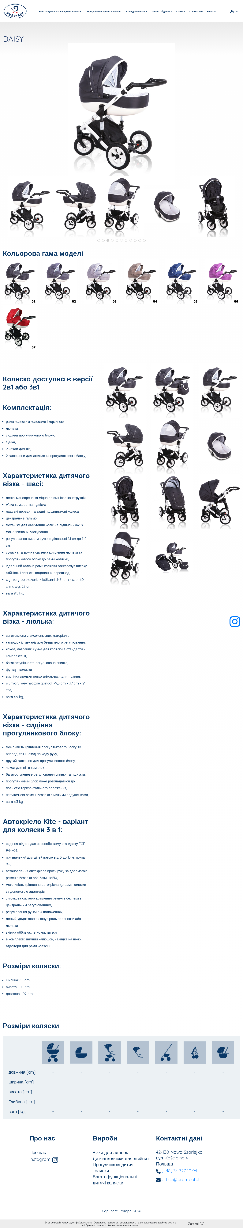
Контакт (211, 11)
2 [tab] (103, 240)
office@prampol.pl (180, 1179)
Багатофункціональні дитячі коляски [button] (60, 11)
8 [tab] (130, 240)
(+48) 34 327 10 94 (179, 1170)
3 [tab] (108, 240)
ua (232, 11)
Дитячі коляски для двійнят (121, 1158)
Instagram (40, 1159)
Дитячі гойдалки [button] (161, 11)
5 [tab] (117, 240)
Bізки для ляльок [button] (135, 11)
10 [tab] (139, 240)
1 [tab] (98, 240)
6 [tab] (121, 240)
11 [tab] (144, 240)
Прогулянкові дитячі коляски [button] (103, 11)
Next (233, 202)
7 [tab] (126, 240)
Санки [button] (179, 11)
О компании (196, 11)
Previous (9, 202)
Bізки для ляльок (110, 1152)
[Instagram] (235, 620)
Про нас (37, 1152)
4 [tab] (112, 240)
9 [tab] (135, 240)
